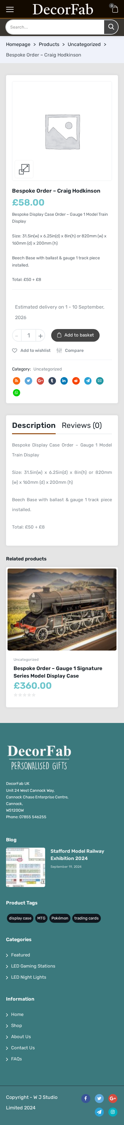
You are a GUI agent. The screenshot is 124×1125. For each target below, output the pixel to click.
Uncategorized (84, 44)
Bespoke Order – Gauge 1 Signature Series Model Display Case (58, 672)
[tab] (34, 426)
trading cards (86, 918)
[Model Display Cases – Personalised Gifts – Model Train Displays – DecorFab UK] (63, 9)
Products (49, 44)
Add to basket (79, 335)
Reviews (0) (82, 425)
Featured (20, 955)
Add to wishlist (35, 350)
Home (17, 1014)
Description (34, 425)
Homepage (18, 44)
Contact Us (23, 1047)
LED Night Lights (28, 977)
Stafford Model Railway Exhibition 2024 (77, 854)
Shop (16, 1025)
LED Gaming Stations (33, 966)
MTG (41, 918)
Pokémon (59, 918)
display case (20, 918)
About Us (21, 1036)
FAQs (16, 1059)
